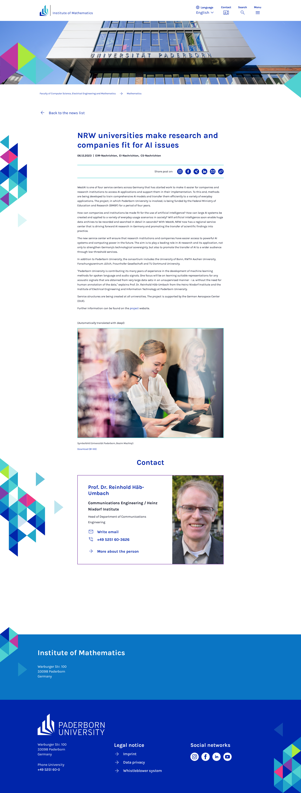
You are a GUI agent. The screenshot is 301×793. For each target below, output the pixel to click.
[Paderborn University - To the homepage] (44, 10)
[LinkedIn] (216, 756)
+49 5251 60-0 (49, 770)
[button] (207, 10)
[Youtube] (227, 756)
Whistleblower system (142, 770)
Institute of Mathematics (73, 13)
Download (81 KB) (87, 449)
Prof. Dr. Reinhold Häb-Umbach (116, 490)
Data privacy (134, 762)
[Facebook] (205, 756)
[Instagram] (194, 756)
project (134, 308)
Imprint (129, 754)
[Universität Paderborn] (150, 724)
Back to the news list (67, 113)
